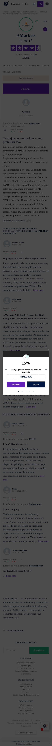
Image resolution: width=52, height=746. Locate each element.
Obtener (16, 385)
